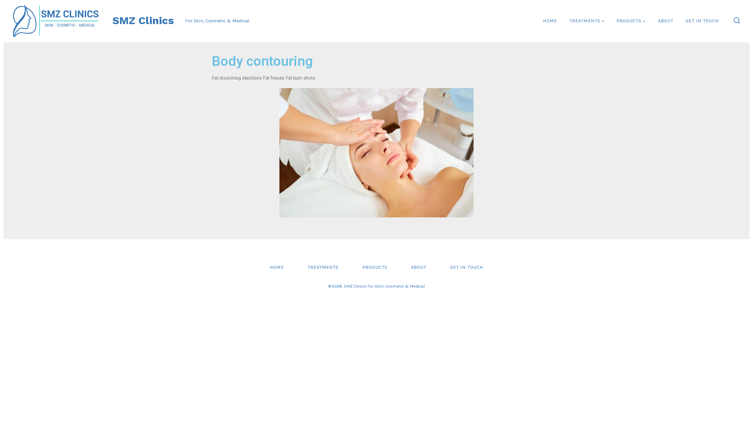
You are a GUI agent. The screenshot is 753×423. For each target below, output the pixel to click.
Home (550, 21)
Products (629, 21)
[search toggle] (737, 21)
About (665, 21)
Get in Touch (702, 21)
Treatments (584, 21)
